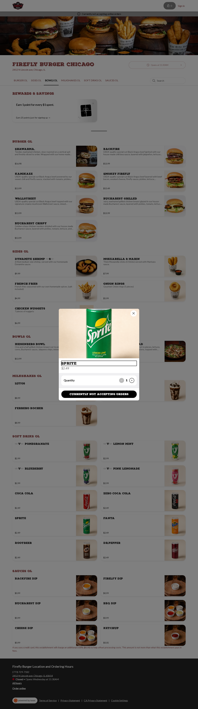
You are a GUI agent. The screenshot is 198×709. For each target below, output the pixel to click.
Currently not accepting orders (99, 394)
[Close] (134, 313)
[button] (99, 333)
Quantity (69, 380)
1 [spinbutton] (126, 380)
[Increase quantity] (131, 380)
